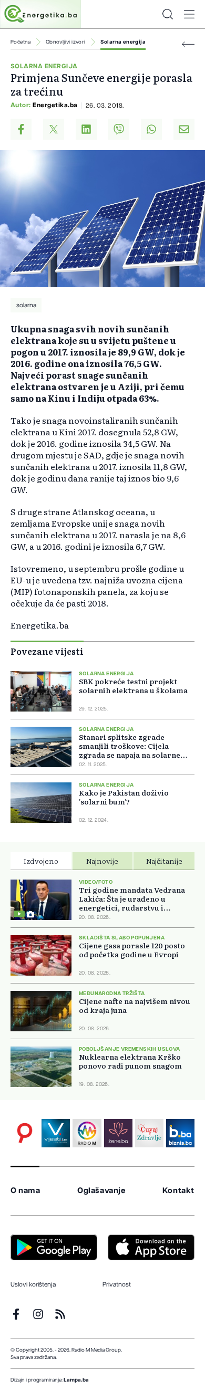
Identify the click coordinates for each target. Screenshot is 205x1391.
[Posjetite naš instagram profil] (38, 1314)
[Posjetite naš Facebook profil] (16, 1314)
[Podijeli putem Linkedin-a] (86, 129)
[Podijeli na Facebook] (21, 129)
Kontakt (178, 1191)
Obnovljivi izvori (66, 42)
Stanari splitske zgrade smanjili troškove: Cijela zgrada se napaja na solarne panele (129, 746)
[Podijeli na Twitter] (53, 129)
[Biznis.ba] (180, 1133)
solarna (26, 305)
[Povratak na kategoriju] (188, 44)
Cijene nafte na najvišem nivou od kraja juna (134, 1006)
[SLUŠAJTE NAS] (87, 1133)
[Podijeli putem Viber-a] (118, 129)
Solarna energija (123, 42)
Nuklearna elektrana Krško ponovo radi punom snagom (130, 1061)
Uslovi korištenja (33, 1284)
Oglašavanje (101, 1191)
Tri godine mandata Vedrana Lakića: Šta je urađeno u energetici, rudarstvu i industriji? (132, 898)
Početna (21, 42)
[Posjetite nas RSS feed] (60, 1314)
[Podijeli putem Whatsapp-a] (151, 129)
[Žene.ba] (118, 1133)
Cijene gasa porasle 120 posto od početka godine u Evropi (132, 950)
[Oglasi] (25, 1133)
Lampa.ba (76, 1380)
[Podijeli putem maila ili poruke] (183, 129)
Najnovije (102, 860)
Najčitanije (164, 860)
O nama (25, 1191)
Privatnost (116, 1284)
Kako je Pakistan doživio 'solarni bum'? (124, 797)
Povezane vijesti (47, 651)
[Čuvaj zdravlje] (149, 1133)
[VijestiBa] (56, 1133)
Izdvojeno (41, 860)
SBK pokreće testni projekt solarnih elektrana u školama (133, 686)
